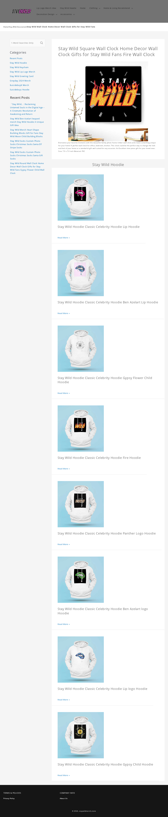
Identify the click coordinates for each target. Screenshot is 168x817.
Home (5, 27)
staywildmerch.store (87, 811)
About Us (64, 798)
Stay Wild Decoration (17, 27)
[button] (94, 8)
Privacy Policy (9, 798)
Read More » (64, 237)
